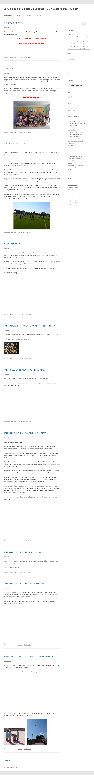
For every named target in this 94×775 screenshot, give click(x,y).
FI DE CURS (9, 68)
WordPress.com (72, 108)
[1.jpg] (11, 354)
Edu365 (70, 163)
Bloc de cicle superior (73, 128)
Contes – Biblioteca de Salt (75, 156)
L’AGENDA (38, 15)
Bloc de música (72, 130)
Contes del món (72, 161)
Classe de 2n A (72, 200)
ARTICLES (18, 15)
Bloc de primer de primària (75, 132)
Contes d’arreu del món (74, 158)
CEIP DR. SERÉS (28, 15)
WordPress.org (72, 110)
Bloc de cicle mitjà (72, 125)
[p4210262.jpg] (14, 744)
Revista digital (71, 143)
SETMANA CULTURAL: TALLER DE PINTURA (24, 583)
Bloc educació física (73, 136)
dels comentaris (73, 187)
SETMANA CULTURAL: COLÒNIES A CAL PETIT (25, 433)
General (20, 57)
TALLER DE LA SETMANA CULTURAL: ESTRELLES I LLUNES (31, 325)
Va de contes (71, 172)
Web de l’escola (72, 145)
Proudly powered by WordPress (12, 767)
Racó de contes (72, 167)
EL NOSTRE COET (12, 244)
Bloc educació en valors (74, 134)
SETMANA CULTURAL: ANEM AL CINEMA (23, 552)
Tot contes (71, 169)
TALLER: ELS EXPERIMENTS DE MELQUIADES (24, 369)
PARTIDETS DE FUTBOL (14, 143)
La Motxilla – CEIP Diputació (75, 165)
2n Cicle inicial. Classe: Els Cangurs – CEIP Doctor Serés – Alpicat (41, 8)
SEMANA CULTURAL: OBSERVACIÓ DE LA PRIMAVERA (28, 656)
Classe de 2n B (72, 202)
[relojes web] (72, 72)
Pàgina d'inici (8, 15)
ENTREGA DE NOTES (13, 23)
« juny (69, 53)
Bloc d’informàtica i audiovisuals (77, 123)
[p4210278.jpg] (37, 744)
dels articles (72, 185)
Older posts (8, 760)
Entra (69, 183)
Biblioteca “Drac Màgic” (74, 121)
